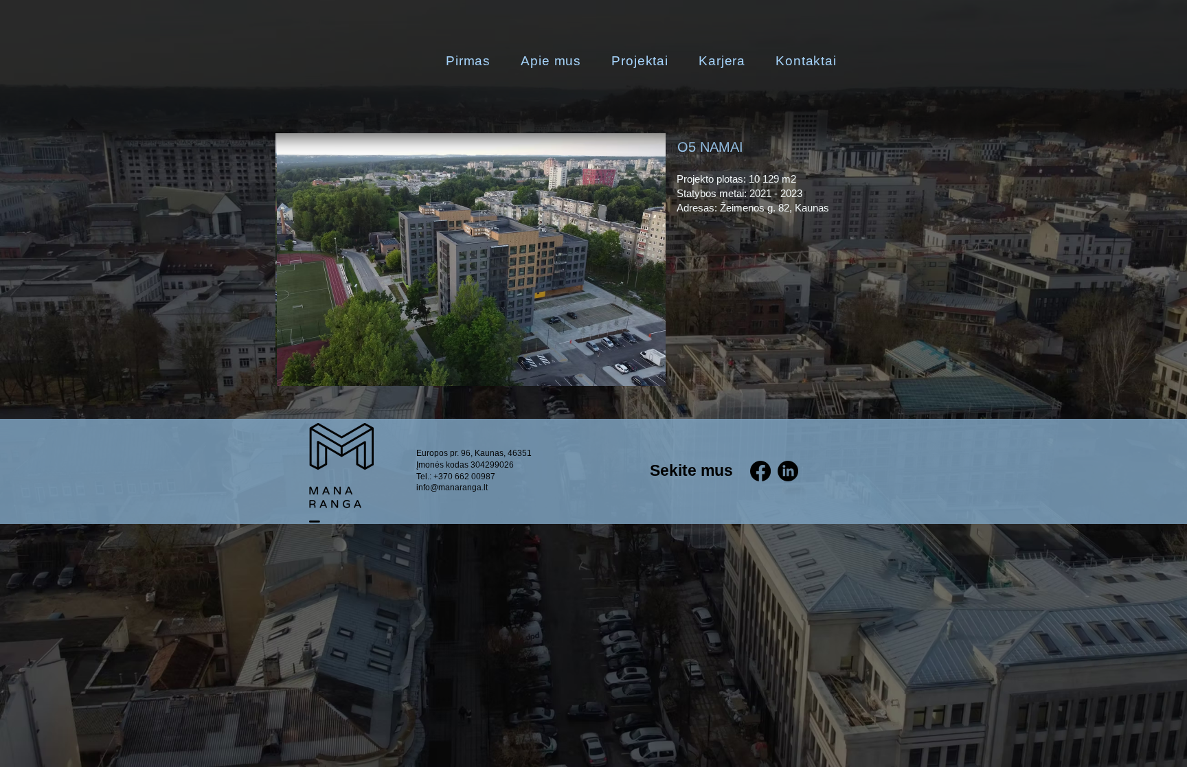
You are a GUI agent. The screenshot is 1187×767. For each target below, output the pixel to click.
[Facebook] (760, 471)
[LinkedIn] (788, 471)
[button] (470, 259)
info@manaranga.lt (452, 487)
